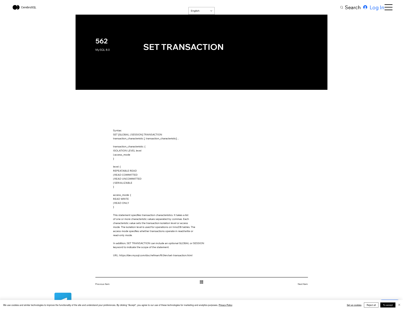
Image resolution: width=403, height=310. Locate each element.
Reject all (371, 305)
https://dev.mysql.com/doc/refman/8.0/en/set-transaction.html (155, 255)
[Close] (399, 304)
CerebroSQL (28, 7)
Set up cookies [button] (354, 305)
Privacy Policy (225, 305)
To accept (388, 305)
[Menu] (389, 7)
